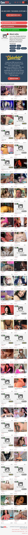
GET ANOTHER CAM (14, 15)
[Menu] (18, 2)
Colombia (4, 303)
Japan (17, 362)
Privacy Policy (24, 529)
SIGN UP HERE (14, 78)
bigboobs (24, 48)
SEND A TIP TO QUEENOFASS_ (11, 30)
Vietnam (4, 259)
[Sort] (15, 2)
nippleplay (12, 50)
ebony (18, 45)
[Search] (20, 2)
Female (2, 111)
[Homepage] (6, 2)
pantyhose (12, 48)
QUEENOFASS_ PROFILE (9, 23)
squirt (18, 48)
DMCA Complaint (16, 529)
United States (5, 142)
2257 (26, 531)
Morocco (18, 142)
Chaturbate (12, 45)
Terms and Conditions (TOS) (18, 531)
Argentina (18, 201)
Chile (17, 274)
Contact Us (24, 533)
